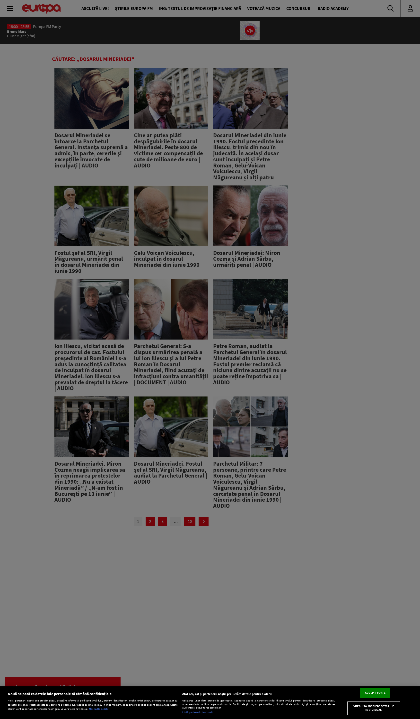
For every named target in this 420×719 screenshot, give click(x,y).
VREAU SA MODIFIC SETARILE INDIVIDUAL (373, 708)
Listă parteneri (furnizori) (197, 712)
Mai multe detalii (98, 708)
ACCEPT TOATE (375, 693)
